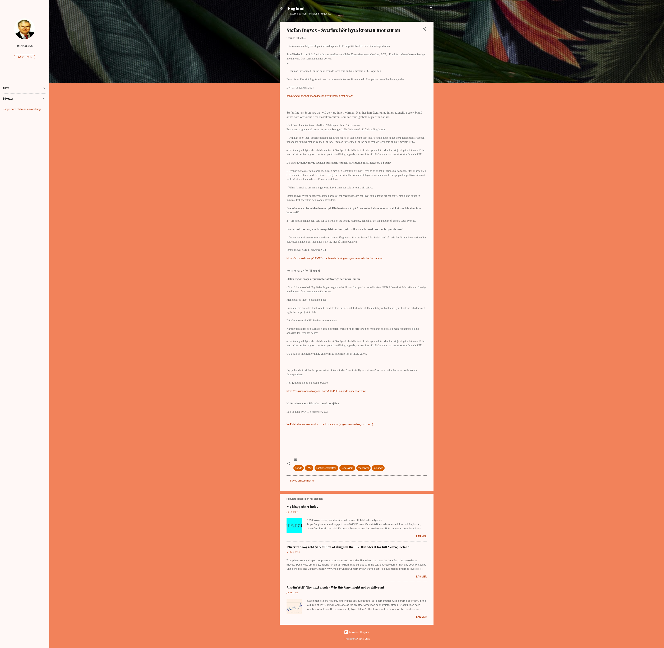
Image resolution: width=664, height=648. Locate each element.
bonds (298, 468)
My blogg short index (302, 507)
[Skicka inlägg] (295, 461)
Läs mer (421, 536)
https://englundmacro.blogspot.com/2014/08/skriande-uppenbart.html (326, 391)
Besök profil (24, 57)
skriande (378, 468)
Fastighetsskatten (326, 468)
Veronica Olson (363, 639)
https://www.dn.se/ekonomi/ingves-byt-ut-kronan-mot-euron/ (320, 95)
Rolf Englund (25, 46)
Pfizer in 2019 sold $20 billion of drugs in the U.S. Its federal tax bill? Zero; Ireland (348, 547)
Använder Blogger (358, 632)
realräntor (363, 468)
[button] (424, 29)
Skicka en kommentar (302, 480)
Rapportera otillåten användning (22, 109)
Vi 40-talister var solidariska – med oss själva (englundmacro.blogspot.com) (330, 424)
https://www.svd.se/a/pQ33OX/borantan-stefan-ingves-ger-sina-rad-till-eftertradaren (335, 258)
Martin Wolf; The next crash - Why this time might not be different (335, 587)
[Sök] (431, 9)
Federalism (347, 468)
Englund (296, 8)
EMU (309, 468)
